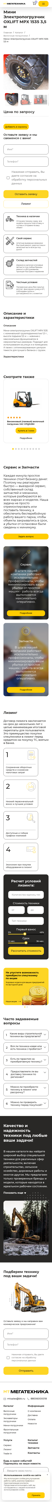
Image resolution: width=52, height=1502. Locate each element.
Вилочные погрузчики (15, 35)
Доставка (33, 1415)
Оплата (31, 1419)
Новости (32, 1423)
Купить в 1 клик (26, 430)
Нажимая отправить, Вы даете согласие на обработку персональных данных (29, 177)
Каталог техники (33, 1441)
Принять (36, 1495)
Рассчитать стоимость (26, 950)
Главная (7, 32)
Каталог (19, 32)
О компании (34, 1411)
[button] (7, 72)
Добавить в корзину (16, 127)
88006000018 (39, 1398)
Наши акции (11, 1001)
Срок (26, 938)
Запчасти (33, 1448)
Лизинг (26, 203)
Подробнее (26, 438)
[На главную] (14, 4)
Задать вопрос (26, 536)
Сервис (7, 1445)
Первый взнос (26, 929)
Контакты (34, 1453)
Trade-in (7, 1453)
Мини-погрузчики (13, 1425)
